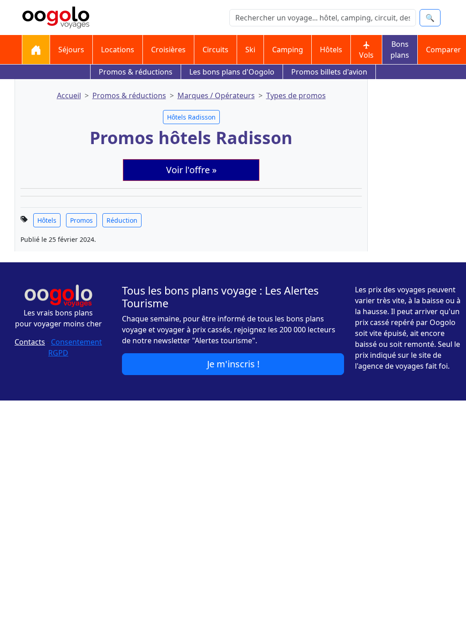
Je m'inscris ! (233, 364)
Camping (287, 50)
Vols (366, 55)
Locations (117, 50)
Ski (250, 50)
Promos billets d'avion (329, 72)
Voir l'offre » (191, 170)
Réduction (121, 220)
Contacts (30, 342)
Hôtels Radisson (191, 117)
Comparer (443, 50)
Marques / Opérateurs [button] (216, 95)
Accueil (69, 95)
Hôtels (331, 50)
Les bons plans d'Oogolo (231, 72)
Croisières (168, 50)
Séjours (71, 50)
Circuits (215, 50)
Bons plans (399, 49)
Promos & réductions (135, 72)
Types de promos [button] (296, 95)
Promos (81, 220)
